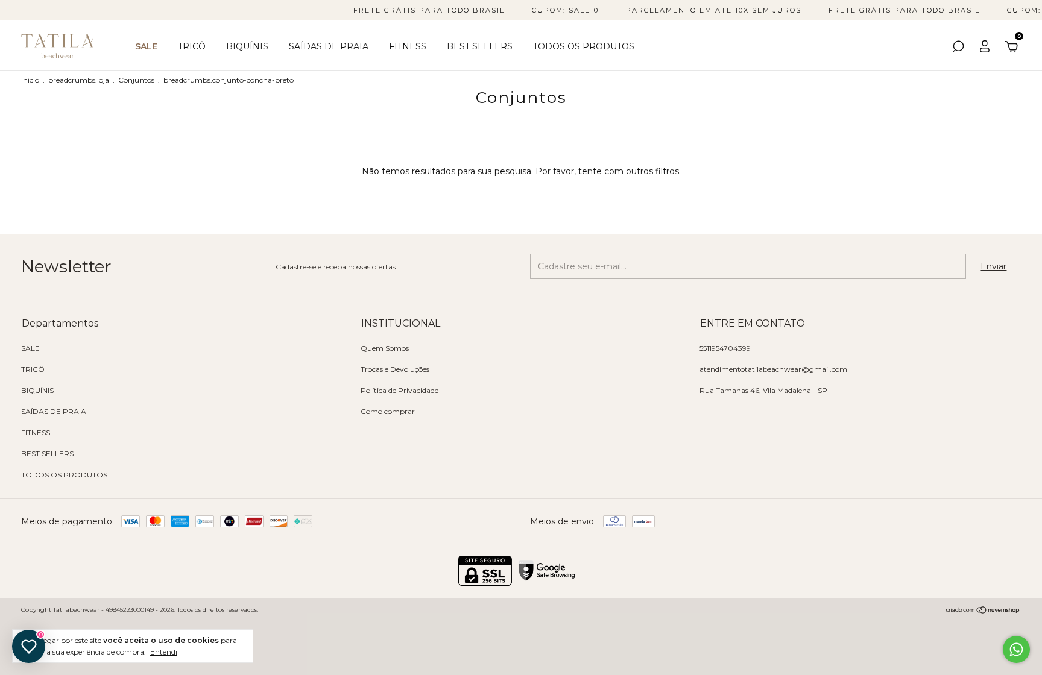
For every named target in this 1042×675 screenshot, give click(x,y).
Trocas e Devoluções (395, 369)
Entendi (163, 651)
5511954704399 (725, 348)
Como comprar (388, 411)
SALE (146, 46)
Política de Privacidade (399, 390)
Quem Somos (385, 348)
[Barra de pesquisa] (958, 48)
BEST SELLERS (480, 46)
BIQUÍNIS (247, 46)
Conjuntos (136, 79)
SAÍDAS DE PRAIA (328, 46)
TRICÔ (192, 46)
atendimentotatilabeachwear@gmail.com (773, 369)
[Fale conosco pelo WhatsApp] (1016, 649)
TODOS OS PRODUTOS (583, 46)
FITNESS (407, 46)
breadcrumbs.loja (78, 79)
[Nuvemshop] (983, 611)
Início (30, 79)
